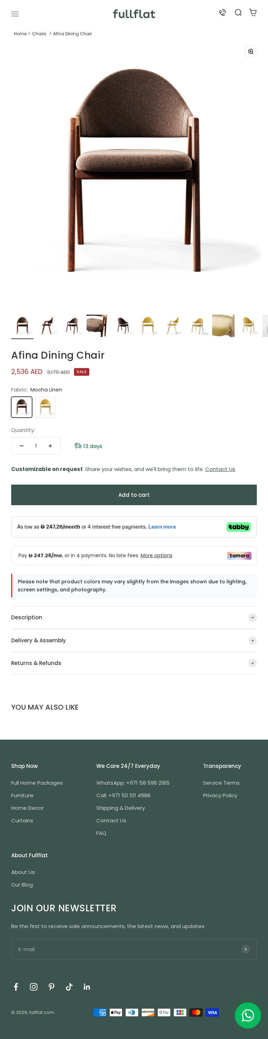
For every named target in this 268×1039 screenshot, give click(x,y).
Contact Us (111, 820)
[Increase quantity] (50, 446)
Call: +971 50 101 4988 (123, 795)
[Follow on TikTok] (69, 987)
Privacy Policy (220, 795)
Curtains (22, 820)
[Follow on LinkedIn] (87, 987)
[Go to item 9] (223, 327)
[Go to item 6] (148, 327)
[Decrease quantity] (22, 446)
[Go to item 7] (173, 327)
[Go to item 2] (47, 327)
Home (20, 34)
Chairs (39, 34)
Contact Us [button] (220, 469)
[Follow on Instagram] (33, 987)
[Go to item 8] (198, 327)
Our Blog (22, 884)
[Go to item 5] (123, 327)
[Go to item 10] (248, 327)
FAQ (101, 833)
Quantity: (23, 430)
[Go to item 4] (98, 327)
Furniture (22, 795)
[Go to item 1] (22, 327)
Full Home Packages (37, 782)
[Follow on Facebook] (16, 987)
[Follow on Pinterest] (51, 987)
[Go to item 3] (72, 327)
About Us (23, 872)
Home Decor (27, 808)
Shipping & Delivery (120, 808)
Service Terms (221, 782)
